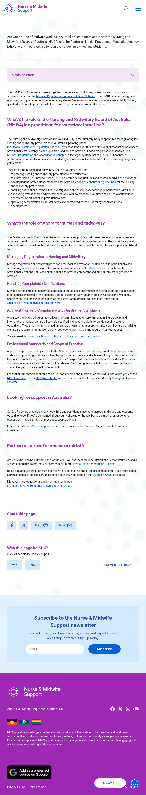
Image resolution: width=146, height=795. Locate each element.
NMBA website (16, 378)
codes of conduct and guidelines (95, 182)
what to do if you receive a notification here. (34, 303)
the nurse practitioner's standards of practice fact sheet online (62, 336)
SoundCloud (136, 709)
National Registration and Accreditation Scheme (65, 96)
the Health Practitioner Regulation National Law (36, 147)
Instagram (128, 709)
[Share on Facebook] (11, 525)
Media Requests (33, 709)
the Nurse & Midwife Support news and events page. (40, 485)
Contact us (55, 709)
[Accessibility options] (134, 783)
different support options (45, 426)
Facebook (112, 709)
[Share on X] (23, 525)
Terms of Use (37, 787)
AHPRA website (46, 378)
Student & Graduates (105, 474)
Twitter (120, 709)
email (72, 419)
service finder (83, 426)
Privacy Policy (16, 787)
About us (13, 709)
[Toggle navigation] (138, 8)
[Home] (25, 8)
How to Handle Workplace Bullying (93, 464)
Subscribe (104, 649)
